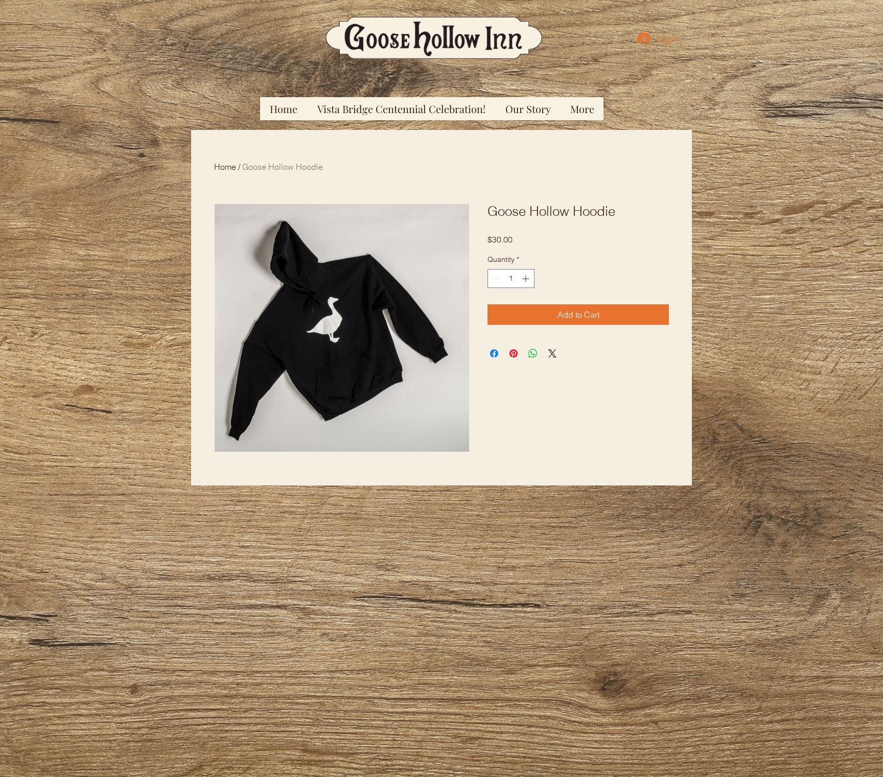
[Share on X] (552, 353)
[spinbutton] (511, 278)
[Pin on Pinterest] (513, 353)
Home (225, 167)
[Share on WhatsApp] (533, 353)
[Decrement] (495, 278)
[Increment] (526, 278)
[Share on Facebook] (494, 353)
